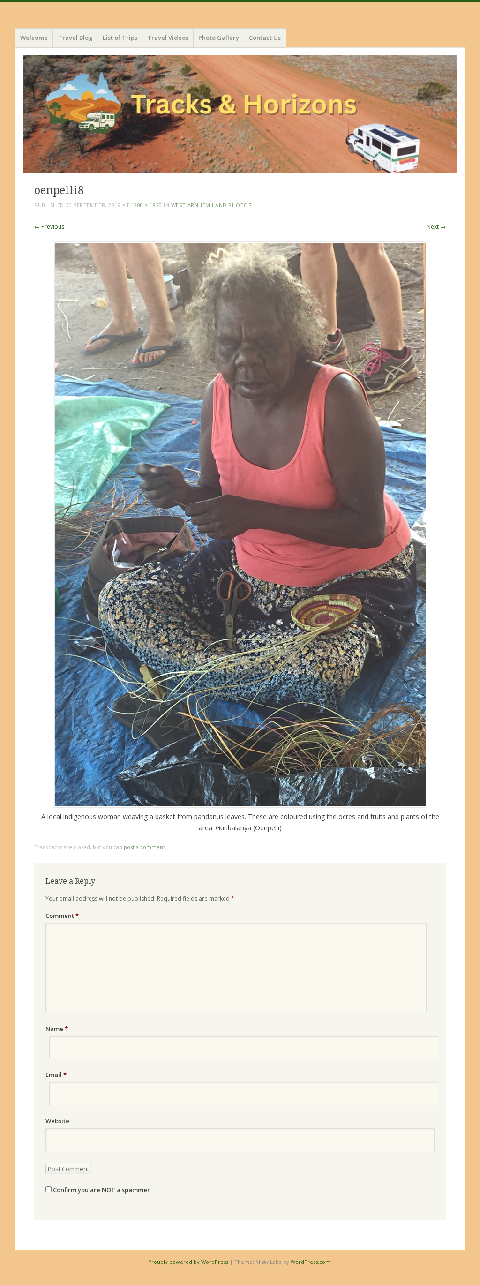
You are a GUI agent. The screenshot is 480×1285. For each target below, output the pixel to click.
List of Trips (120, 37)
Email (56, 1074)
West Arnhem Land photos (211, 205)
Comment (62, 915)
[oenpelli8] (240, 805)
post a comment (144, 846)
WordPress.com (310, 1261)
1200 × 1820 (146, 205)
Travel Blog (75, 37)
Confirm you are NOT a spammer (101, 1190)
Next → (436, 227)
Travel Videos (167, 37)
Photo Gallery (218, 37)
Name (56, 1028)
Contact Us (265, 37)
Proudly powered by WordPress (188, 1261)
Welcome (34, 37)
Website (57, 1121)
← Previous (49, 227)
